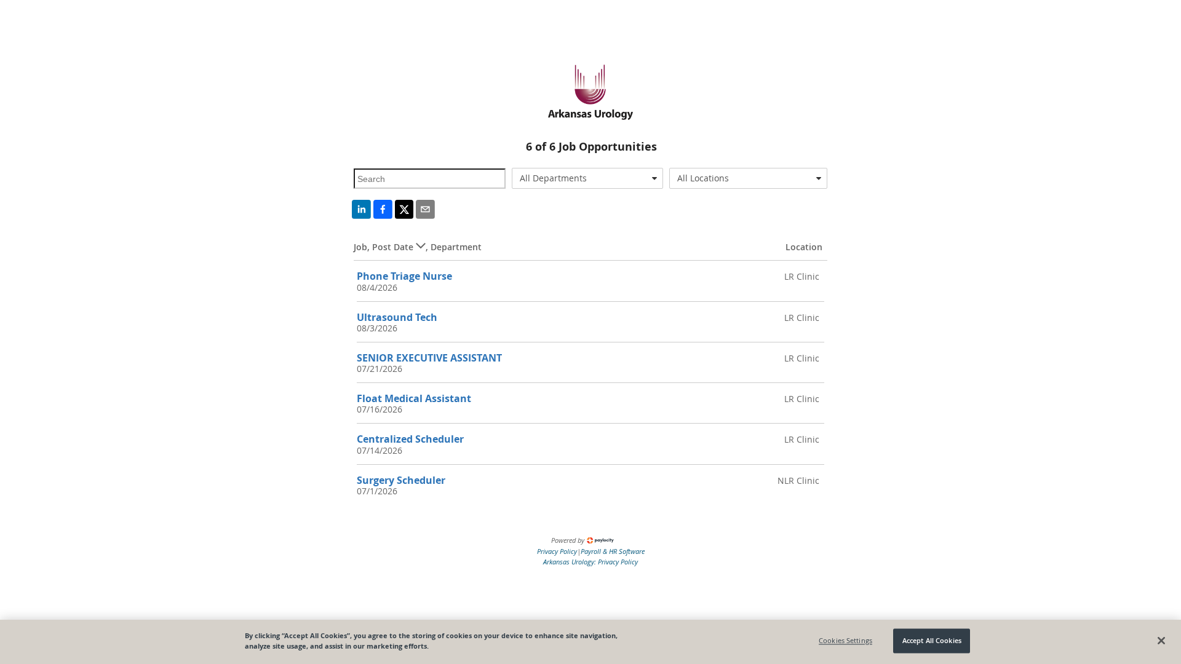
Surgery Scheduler (401, 480)
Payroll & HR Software (613, 551)
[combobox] (588, 178)
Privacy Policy (557, 551)
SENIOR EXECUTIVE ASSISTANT (429, 358)
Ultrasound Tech (397, 317)
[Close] (1161, 640)
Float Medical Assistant (414, 398)
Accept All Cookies (931, 641)
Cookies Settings (845, 641)
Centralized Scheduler (410, 439)
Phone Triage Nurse (404, 276)
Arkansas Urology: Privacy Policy (590, 561)
